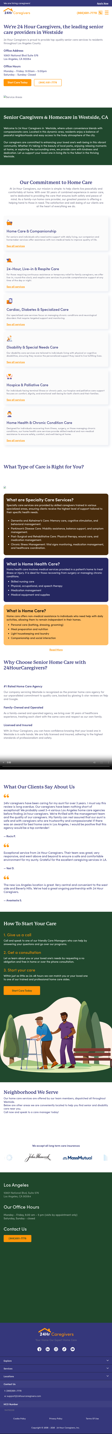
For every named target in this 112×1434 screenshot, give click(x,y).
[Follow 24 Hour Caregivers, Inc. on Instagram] (56, 1349)
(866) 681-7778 (48, 82)
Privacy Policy (55, 1418)
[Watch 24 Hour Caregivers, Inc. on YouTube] (72, 1349)
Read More (56, 649)
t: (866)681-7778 (12, 1390)
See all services (16, 246)
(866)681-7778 (17, 1238)
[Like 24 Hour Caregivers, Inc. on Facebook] (39, 1349)
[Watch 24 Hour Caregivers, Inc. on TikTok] (64, 1349)
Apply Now (102, 3)
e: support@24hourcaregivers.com (22, 1395)
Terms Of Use (92, 1418)
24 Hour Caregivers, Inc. (68, 1427)
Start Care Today (18, 82)
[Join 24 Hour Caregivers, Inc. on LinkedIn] (47, 1349)
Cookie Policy (19, 1418)
